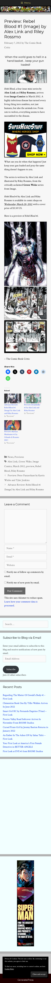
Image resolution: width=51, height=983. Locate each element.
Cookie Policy (9, 969)
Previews (19, 457)
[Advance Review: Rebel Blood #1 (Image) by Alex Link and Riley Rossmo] (12, 398)
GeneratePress (25, 980)
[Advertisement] (25, 806)
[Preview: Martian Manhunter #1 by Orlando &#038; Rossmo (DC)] (12, 425)
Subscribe (10, 669)
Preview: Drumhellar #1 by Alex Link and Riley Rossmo (32, 407)
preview (30, 466)
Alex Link (13, 461)
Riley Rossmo (18, 471)
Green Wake (25, 461)
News (10, 457)
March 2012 (19, 466)
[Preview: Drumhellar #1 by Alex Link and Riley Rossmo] (32, 398)
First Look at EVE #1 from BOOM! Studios (23, 751)
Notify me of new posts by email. (23, 582)
